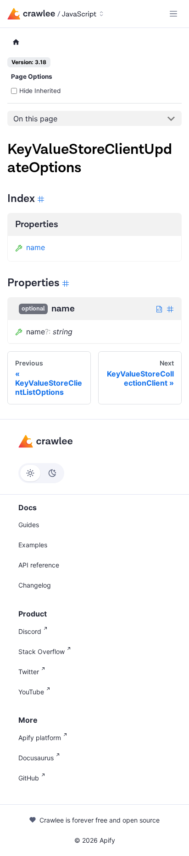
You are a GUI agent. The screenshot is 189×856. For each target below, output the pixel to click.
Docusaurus (36, 758)
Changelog (34, 585)
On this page (35, 118)
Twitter (28, 672)
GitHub (28, 778)
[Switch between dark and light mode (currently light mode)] (41, 473)
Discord (29, 631)
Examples (32, 545)
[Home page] (16, 42)
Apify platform (39, 738)
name (35, 247)
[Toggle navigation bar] (173, 13)
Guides (28, 525)
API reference (38, 565)
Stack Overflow (41, 651)
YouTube (31, 692)
